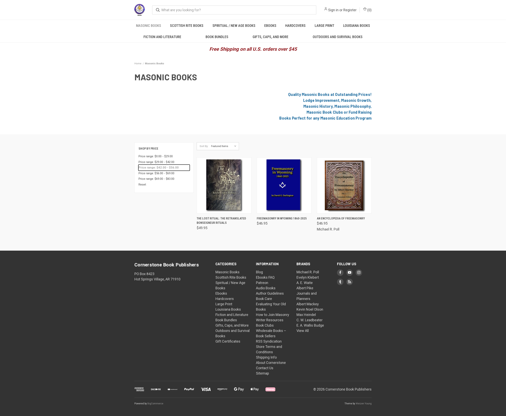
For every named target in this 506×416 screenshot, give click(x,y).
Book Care (264, 299)
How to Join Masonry (272, 315)
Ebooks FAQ (265, 277)
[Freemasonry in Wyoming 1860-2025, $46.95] (284, 185)
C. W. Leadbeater (309, 320)
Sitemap (262, 373)
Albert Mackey (307, 304)
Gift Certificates (227, 341)
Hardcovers (295, 25)
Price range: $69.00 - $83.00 (156, 179)
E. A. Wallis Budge (310, 325)
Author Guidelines (270, 293)
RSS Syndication (269, 341)
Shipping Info (266, 357)
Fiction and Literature (162, 37)
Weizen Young (364, 403)
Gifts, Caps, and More (270, 37)
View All (302, 331)
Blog (259, 272)
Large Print (324, 25)
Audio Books (266, 288)
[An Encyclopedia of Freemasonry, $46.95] (344, 185)
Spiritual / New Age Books (233, 25)
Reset (142, 184)
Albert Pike (304, 288)
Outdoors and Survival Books (338, 37)
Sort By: (204, 146)
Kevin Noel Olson (309, 309)
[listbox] (225, 146)
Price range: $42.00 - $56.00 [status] (159, 167)
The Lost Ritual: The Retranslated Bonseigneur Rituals (221, 221)
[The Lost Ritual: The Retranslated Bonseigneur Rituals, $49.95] (224, 185)
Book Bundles (217, 37)
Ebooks (270, 25)
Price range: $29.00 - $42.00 (156, 162)
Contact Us (264, 368)
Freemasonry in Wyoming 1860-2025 (282, 218)
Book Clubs (265, 325)
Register (350, 10)
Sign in (333, 10)
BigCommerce (155, 403)
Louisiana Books (356, 25)
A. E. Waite (304, 283)
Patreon (262, 283)
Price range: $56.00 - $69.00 (156, 173)
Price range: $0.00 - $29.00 (156, 156)
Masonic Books (148, 25)
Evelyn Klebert (307, 277)
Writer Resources (269, 320)
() (369, 10)
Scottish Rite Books (186, 25)
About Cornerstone (271, 363)
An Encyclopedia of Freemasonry (341, 218)
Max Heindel (306, 315)
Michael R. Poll (307, 272)
